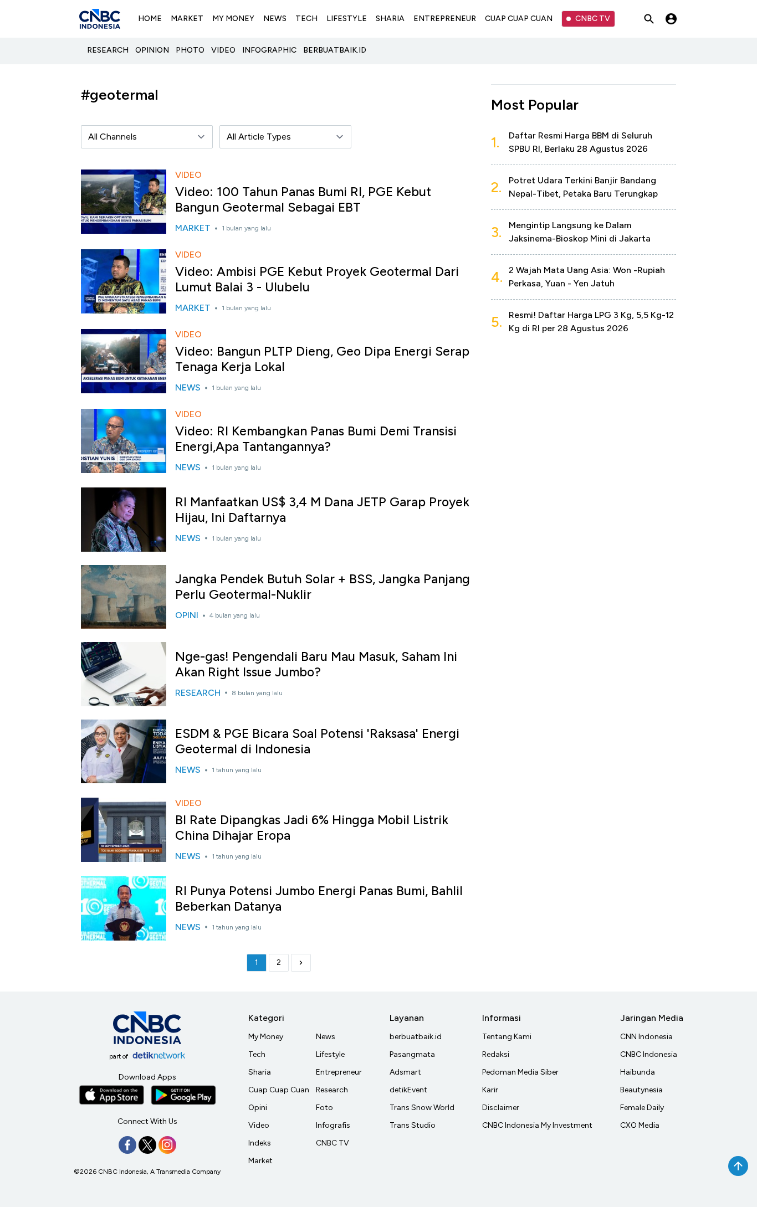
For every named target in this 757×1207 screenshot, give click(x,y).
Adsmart (405, 1072)
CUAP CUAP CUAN (519, 18)
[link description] (301, 963)
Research (332, 1090)
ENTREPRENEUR (444, 18)
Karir (490, 1090)
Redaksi (495, 1054)
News (325, 1036)
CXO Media (639, 1125)
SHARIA (390, 18)
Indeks (259, 1143)
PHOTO (190, 50)
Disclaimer (500, 1107)
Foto (324, 1107)
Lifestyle (330, 1054)
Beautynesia (641, 1090)
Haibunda (637, 1072)
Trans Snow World (422, 1107)
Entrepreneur (339, 1072)
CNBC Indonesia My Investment (537, 1125)
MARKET (187, 18)
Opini (257, 1107)
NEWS (275, 18)
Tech (256, 1054)
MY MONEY (233, 18)
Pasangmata (412, 1054)
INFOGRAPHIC (269, 50)
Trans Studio (413, 1125)
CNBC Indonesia (648, 1054)
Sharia (259, 1072)
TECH (306, 18)
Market (260, 1160)
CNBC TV (592, 18)
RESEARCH (108, 50)
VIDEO (223, 50)
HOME (150, 18)
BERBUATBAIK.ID (334, 50)
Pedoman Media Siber (520, 1072)
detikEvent (408, 1090)
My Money (265, 1036)
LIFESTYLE (346, 18)
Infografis (333, 1125)
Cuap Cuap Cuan (278, 1090)
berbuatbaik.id (416, 1036)
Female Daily (642, 1107)
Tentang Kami (506, 1036)
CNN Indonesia (646, 1036)
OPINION (152, 50)
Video (258, 1125)
